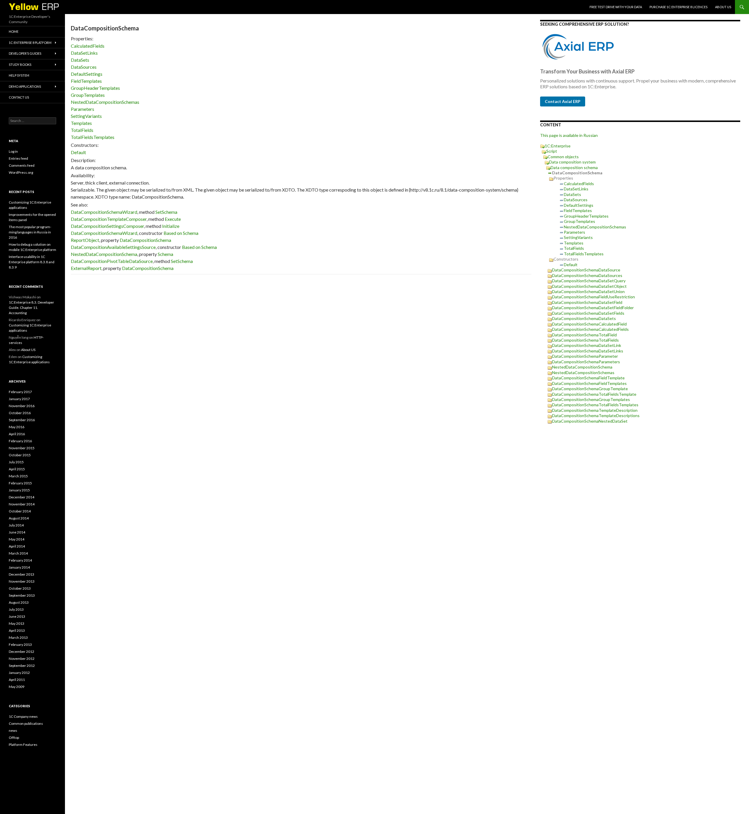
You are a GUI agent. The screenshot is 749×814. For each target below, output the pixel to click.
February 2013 (20, 644)
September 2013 (22, 595)
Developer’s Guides (25, 53)
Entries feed (18, 158)
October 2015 (20, 455)
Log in (13, 151)
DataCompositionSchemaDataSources (587, 275)
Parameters (82, 109)
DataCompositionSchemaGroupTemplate (590, 388)
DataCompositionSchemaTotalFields (585, 340)
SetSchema (166, 212)
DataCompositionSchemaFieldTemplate (588, 377)
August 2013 (19, 602)
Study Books (20, 64)
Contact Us (19, 97)
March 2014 (18, 553)
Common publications (26, 723)
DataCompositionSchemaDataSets (584, 318)
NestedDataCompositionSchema (104, 254)
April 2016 (17, 434)
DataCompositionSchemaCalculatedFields (590, 329)
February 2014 (20, 560)
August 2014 (19, 518)
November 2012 (22, 658)
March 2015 (18, 476)
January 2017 (19, 399)
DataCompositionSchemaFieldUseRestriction (593, 296)
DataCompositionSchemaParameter (585, 356)
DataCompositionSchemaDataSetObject (589, 286)
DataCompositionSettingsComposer (107, 226)
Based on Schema (181, 233)
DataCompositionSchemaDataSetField (587, 302)
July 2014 (16, 525)
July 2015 (16, 462)
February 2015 (20, 483)
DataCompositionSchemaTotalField (584, 334)
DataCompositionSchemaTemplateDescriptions (596, 415)
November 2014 (22, 504)
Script (551, 151)
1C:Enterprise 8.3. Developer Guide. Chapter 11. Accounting (31, 307)
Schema (165, 254)
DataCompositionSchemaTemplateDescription (595, 410)
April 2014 (17, 546)
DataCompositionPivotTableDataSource (112, 261)
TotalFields (82, 130)
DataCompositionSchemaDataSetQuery (589, 280)
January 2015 (19, 490)
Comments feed (22, 165)
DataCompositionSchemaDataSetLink (586, 345)
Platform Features (23, 744)
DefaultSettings (86, 74)
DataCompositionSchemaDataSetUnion (588, 291)
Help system (19, 75)
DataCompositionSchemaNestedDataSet (590, 421)
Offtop (14, 737)
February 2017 (20, 392)
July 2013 (16, 609)
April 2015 (17, 469)
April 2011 (17, 679)
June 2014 (17, 532)
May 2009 (16, 686)
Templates (81, 123)
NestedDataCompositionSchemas (105, 102)
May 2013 (16, 623)
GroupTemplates (88, 95)
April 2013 (17, 630)
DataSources (84, 67)
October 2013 (20, 588)
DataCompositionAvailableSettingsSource (113, 247)
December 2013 (21, 574)
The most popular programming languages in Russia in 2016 (30, 232)
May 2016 (16, 427)
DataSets (80, 60)
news (13, 730)
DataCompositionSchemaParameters (586, 361)
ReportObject (85, 240)
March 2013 (18, 637)
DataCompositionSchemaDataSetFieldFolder (593, 307)
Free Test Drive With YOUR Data (616, 7)
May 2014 (16, 539)
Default (78, 152)
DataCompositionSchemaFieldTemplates (589, 383)
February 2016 (20, 441)
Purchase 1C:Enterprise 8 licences (678, 7)
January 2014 (19, 567)
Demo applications (25, 86)
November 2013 (22, 581)
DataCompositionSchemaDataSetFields (588, 313)
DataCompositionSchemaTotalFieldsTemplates (595, 404)
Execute (173, 219)
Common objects (563, 156)
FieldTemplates (86, 81)
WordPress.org (21, 172)
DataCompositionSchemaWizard (104, 212)
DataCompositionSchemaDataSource (586, 269)
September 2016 (22, 420)
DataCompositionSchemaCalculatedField (589, 323)
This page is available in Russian (569, 135)
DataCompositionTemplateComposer (109, 219)
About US (723, 7)
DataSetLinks (84, 53)
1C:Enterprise (558, 145)
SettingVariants (86, 116)
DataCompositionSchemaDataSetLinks (587, 350)
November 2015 (22, 448)
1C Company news (23, 716)
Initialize (170, 226)
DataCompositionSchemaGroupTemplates (591, 399)
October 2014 (20, 511)
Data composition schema (574, 167)
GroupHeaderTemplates (95, 88)
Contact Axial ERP (562, 101)
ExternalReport (86, 268)
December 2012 (21, 651)
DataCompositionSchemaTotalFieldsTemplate (594, 394)
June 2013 (17, 616)
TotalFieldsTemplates (92, 137)
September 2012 (22, 665)
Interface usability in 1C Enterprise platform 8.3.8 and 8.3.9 (31, 261)
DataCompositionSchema (145, 240)
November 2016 (22, 406)
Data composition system (572, 161)
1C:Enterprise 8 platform (30, 42)
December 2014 (21, 497)
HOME (13, 31)
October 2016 (20, 413)
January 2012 (19, 672)
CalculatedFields (87, 46)
